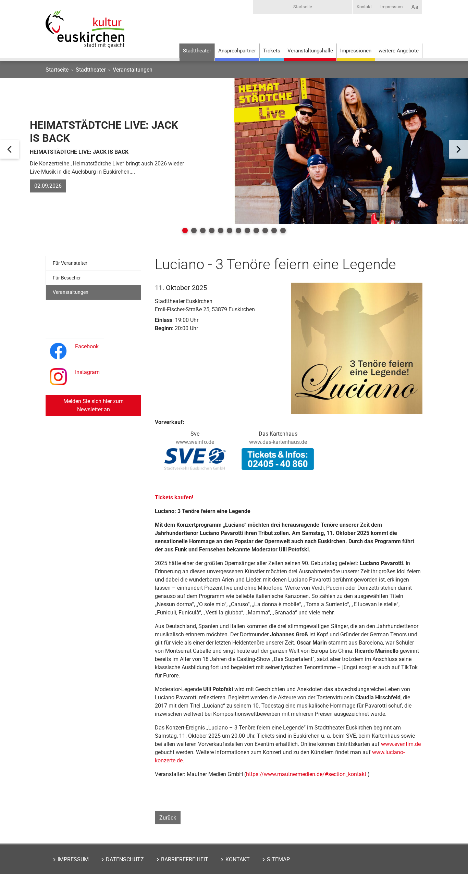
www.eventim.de (401, 744)
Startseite (302, 6)
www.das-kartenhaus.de (278, 442)
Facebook (87, 346)
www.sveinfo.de (195, 442)
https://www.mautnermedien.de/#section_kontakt (306, 774)
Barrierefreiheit (184, 859)
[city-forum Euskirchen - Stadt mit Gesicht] (85, 36)
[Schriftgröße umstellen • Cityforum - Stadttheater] (414, 7)
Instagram (87, 372)
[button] (185, 230)
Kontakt (364, 6)
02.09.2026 (48, 186)
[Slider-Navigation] (9, 149)
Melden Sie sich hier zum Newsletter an (93, 405)
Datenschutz (125, 859)
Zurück (167, 817)
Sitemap (278, 859)
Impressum (391, 6)
